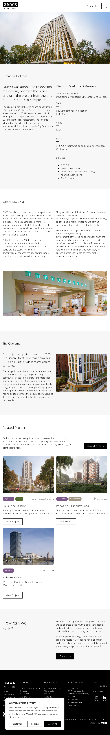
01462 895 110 (75, 705)
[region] (34, 714)
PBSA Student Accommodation (71, 110)
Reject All (35, 724)
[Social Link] (96, 697)
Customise (17, 724)
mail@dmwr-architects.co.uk (75, 701)
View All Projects (95, 446)
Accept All (52, 724)
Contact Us (65, 656)
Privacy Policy (101, 719)
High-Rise (61, 114)
